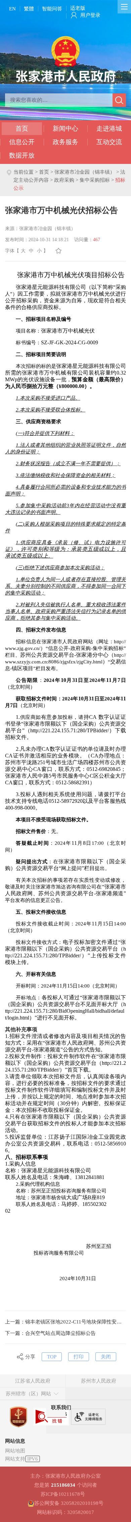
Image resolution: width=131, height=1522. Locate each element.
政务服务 (65, 141)
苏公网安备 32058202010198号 (68, 1503)
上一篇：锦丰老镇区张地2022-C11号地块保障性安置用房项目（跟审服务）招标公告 (65, 1321)
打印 (79, 1356)
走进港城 (109, 128)
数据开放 (22, 155)
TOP (51, 1356)
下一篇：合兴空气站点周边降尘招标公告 (50, 1333)
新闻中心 (65, 128)
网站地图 (15, 1450)
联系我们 (61, 1407)
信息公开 (22, 141)
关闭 (106, 1356)
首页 (21, 128)
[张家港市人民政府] (65, 58)
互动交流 (109, 141)
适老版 (77, 8)
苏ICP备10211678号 (63, 1494)
